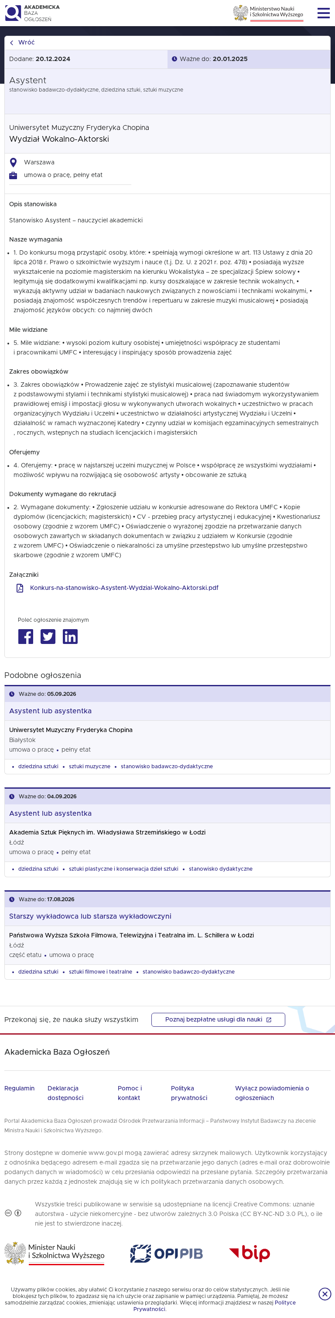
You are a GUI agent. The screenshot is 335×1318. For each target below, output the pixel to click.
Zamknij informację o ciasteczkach (325, 1294)
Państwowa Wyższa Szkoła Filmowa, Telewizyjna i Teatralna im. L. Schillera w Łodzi (131, 936)
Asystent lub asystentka (50, 711)
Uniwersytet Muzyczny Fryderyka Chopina (79, 127)
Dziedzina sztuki (38, 766)
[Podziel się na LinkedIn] (70, 636)
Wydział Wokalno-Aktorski (59, 139)
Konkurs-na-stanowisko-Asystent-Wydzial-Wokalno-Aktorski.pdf (124, 588)
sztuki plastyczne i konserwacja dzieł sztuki (123, 869)
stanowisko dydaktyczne (221, 869)
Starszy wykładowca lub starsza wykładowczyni (90, 916)
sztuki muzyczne (89, 766)
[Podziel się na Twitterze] (47, 636)
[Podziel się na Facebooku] (25, 636)
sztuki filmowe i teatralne (100, 971)
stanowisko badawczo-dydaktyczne (167, 766)
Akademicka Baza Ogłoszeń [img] (32, 13)
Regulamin (19, 1089)
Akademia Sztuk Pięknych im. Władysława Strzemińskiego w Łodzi (107, 833)
